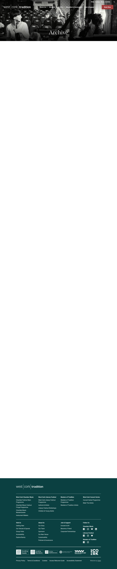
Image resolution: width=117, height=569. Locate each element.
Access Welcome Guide (56, 561)
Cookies (44, 561)
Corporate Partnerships (68, 531)
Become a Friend (66, 528)
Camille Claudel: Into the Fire (83, 289)
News (102, 2)
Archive (107, 2)
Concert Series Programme (91, 500)
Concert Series (88, 58)
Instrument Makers (22, 515)
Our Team (41, 528)
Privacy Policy (20, 561)
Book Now (107, 7)
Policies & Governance (45, 540)
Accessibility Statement (74, 561)
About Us (52, 7)
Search (114, 2)
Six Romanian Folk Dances (35, 189)
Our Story (41, 526)
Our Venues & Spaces (23, 528)
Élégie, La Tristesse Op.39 (35, 141)
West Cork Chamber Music (25, 497)
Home (16, 43)
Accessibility (20, 534)
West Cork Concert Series (91, 497)
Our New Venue (43, 534)
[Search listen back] (75, 103)
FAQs (92, 2)
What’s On (43, 7)
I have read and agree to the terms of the (88, 463)
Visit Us (60, 7)
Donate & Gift (65, 526)
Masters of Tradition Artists (69, 505)
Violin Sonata (75, 392)
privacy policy (101, 463)
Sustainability (42, 537)
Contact (97, 2)
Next (72, 422)
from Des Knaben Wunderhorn (38, 341)
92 (66, 422)
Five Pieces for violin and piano (84, 141)
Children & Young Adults (46, 511)
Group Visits (20, 531)
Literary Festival (88, 49)
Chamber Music (29, 49)
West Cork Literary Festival (47, 497)
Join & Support (89, 7)
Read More (27, 158)
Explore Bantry (20, 537)
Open (99, 561)
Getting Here (20, 526)
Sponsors (41, 531)
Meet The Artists (88, 503)
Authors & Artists (43, 505)
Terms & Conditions (33, 561)
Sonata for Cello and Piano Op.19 (38, 238)
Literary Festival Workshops (47, 508)
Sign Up (91, 467)
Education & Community (74, 7)
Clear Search (85, 103)
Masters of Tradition (29, 58)
